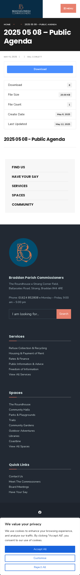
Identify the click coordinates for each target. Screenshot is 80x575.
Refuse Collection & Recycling (28, 348)
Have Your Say (25, 176)
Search (63, 314)
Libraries (14, 436)
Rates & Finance (19, 359)
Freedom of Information (23, 369)
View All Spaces (19, 446)
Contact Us (16, 476)
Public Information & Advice (26, 364)
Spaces (18, 195)
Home (7, 24)
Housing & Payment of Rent (26, 353)
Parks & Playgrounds (22, 415)
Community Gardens (21, 425)
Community (22, 204)
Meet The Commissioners (25, 481)
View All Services (20, 374)
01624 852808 (28, 297)
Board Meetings (19, 487)
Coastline (15, 441)
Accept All (40, 549)
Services (20, 186)
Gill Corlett (34, 56)
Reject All (40, 567)
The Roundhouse (19, 404)
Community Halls (19, 410)
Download (40, 69)
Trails (12, 420)
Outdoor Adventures (22, 431)
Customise (40, 558)
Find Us (18, 167)
